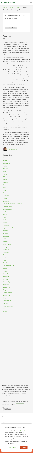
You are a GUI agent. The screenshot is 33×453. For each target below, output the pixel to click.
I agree (24, 447)
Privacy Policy (23, 430)
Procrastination (7, 273)
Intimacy (5, 233)
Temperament (7, 300)
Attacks (5, 179)
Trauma (5, 308)
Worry (5, 311)
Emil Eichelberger (12, 149)
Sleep (4, 290)
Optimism (5, 255)
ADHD (5, 160)
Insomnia (5, 230)
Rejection (5, 279)
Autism (5, 185)
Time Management (8, 306)
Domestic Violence (8, 206)
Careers (5, 193)
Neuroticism (6, 252)
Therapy (5, 303)
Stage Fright (6, 295)
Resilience (6, 284)
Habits (5, 222)
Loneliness (6, 236)
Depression (6, 201)
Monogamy (6, 247)
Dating (5, 198)
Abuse (4, 158)
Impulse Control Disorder (10, 228)
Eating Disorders (7, 209)
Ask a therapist (7, 8)
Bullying (5, 190)
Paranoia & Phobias (17, 8)
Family (5, 212)
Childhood (6, 195)
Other (4, 257)
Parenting (5, 268)
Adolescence (6, 163)
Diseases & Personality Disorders (12, 203)
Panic (4, 260)
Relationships (7, 282)
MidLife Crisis (7, 244)
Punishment (6, 276)
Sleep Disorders (7, 292)
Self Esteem (6, 287)
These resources (20, 403)
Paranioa (5, 263)
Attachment (6, 176)
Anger (4, 171)
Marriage (5, 241)
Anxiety (5, 174)
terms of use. (20, 395)
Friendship (6, 214)
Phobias (5, 271)
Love (4, 238)
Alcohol (5, 166)
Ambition (5, 168)
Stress (5, 298)
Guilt (4, 220)
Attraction (6, 182)
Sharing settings (12, 447)
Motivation (6, 249)
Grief (4, 217)
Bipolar (5, 187)
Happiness (6, 225)
